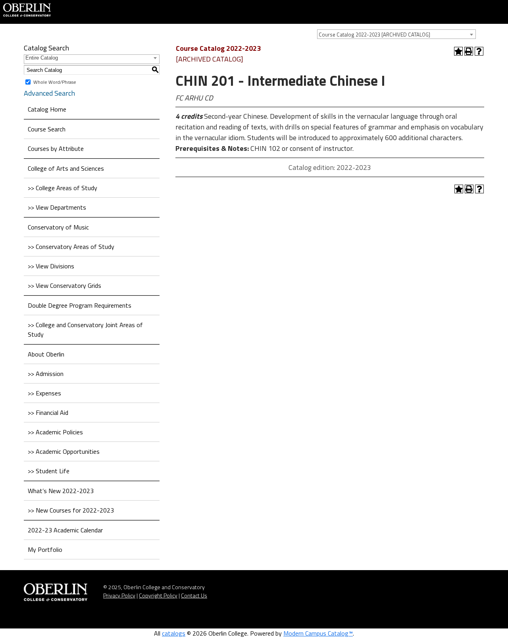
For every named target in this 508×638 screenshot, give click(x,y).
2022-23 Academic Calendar (65, 530)
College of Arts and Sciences (66, 168)
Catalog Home (47, 109)
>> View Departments (57, 207)
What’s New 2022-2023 (61, 490)
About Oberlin (46, 354)
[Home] (27, 9)
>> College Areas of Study (62, 188)
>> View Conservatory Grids (64, 285)
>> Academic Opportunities (64, 451)
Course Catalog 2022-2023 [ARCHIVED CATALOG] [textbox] (374, 35)
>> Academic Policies (55, 432)
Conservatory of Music (58, 227)
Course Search (46, 129)
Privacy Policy (119, 595)
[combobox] (396, 34)
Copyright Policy (158, 595)
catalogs (173, 633)
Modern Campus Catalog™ (318, 633)
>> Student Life (48, 471)
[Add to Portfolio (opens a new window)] (458, 51)
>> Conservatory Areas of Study (71, 246)
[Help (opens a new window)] (479, 51)
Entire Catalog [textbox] (41, 58)
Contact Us (194, 595)
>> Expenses (44, 393)
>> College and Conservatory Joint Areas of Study (85, 329)
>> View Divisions (51, 266)
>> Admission (46, 373)
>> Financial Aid (48, 412)
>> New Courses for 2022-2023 (71, 510)
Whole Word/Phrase (54, 82)
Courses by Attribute (56, 148)
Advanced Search (49, 93)
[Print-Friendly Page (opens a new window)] (468, 51)
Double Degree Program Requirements (79, 305)
